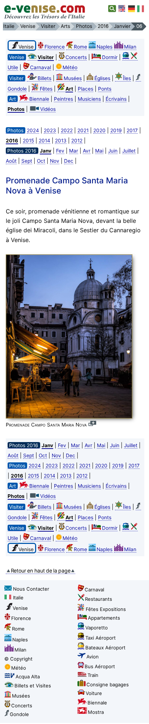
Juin (113, 151)
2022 (67, 130)
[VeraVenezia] (141, 8)
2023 (50, 130)
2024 (33, 130)
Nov (54, 161)
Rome (80, 47)
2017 (132, 130)
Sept (26, 161)
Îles (127, 78)
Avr (86, 151)
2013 (61, 140)
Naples (104, 47)
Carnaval (40, 67)
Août (11, 161)
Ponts (104, 89)
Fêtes (46, 89)
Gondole (19, 714)
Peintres (63, 99)
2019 (116, 130)
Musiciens (89, 99)
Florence (54, 47)
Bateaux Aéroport (105, 647)
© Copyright (18, 659)
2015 (28, 140)
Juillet (129, 151)
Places (85, 89)
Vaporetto (96, 628)
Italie (18, 597)
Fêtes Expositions (106, 609)
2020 (99, 130)
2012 (76, 140)
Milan (130, 47)
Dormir (110, 57)
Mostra (96, 712)
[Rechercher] (112, 8)
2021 (83, 130)
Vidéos (48, 109)
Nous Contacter (31, 589)
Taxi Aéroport (100, 638)
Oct (41, 161)
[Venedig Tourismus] (132, 8)
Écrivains (116, 99)
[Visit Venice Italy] (122, 8)
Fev (60, 151)
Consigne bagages (107, 684)
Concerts (76, 57)
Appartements (104, 618)
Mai (99, 151)
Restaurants (98, 599)
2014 (44, 140)
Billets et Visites (32, 685)
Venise (20, 608)
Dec (68, 161)
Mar (73, 151)
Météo (70, 67)
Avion (92, 656)
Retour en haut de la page (41, 570)
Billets (44, 78)
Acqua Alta (28, 676)
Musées (73, 78)
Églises (102, 78)
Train (93, 675)
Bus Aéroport (100, 666)
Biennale (39, 99)
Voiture (94, 693)
